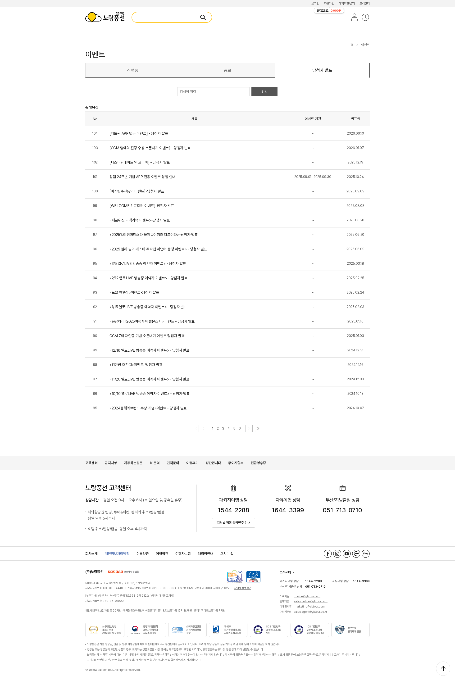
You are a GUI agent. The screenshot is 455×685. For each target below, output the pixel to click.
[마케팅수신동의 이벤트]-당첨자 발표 (136, 191)
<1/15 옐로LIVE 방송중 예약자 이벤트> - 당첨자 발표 (148, 307)
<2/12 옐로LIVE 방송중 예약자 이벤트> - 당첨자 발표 (148, 278)
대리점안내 (205, 554)
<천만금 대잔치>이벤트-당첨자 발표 (135, 365)
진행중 (132, 70)
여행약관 (162, 554)
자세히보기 (193, 660)
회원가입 (329, 3)
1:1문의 (155, 463)
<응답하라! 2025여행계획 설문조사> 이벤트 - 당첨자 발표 (152, 321)
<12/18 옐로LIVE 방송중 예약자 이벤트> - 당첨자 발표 (149, 350)
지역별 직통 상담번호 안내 (233, 523)
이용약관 (142, 554)
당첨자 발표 (322, 70)
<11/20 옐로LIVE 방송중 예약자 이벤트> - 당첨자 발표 (149, 379)
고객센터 (364, 3)
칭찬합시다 (213, 463)
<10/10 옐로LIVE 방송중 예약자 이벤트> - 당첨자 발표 (149, 393)
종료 (227, 70)
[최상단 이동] (443, 669)
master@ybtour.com (307, 596)
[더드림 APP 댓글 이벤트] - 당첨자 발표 (138, 133)
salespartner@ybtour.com (311, 601)
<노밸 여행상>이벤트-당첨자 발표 (134, 292)
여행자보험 (183, 554)
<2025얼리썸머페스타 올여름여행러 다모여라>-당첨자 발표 (153, 234)
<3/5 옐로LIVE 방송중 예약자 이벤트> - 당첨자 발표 (147, 263)
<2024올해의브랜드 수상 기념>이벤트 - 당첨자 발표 (148, 408)
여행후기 (192, 463)
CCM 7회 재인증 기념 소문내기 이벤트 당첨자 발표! (147, 336)
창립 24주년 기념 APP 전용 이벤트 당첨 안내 (142, 177)
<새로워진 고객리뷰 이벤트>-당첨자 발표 (139, 220)
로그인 (315, 3)
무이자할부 (236, 463)
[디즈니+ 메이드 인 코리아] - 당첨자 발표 (139, 162)
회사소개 (91, 554)
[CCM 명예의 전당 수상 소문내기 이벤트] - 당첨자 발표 (150, 148)
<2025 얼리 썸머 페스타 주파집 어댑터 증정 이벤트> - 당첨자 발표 (158, 249)
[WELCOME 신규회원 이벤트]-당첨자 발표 (141, 206)
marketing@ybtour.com (309, 606)
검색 (264, 92)
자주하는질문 (133, 463)
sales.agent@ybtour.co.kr (310, 611)
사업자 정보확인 (242, 588)
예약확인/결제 (347, 3)
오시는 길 (227, 554)
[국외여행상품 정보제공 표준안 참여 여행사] (235, 576)
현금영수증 (258, 463)
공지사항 (111, 463)
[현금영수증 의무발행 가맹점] (253, 576)
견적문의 (173, 463)
